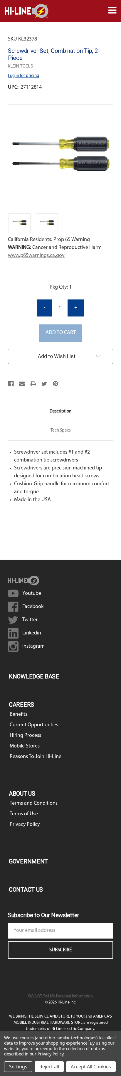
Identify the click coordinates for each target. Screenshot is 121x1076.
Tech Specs (61, 430)
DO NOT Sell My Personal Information (60, 996)
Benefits (18, 714)
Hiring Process (25, 735)
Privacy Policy (25, 824)
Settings (18, 1066)
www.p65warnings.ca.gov (36, 255)
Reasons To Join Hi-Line (35, 757)
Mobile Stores (25, 746)
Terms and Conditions (34, 803)
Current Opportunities (34, 725)
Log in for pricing (23, 76)
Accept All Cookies (91, 1066)
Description (60, 411)
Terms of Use (24, 814)
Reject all (49, 1066)
